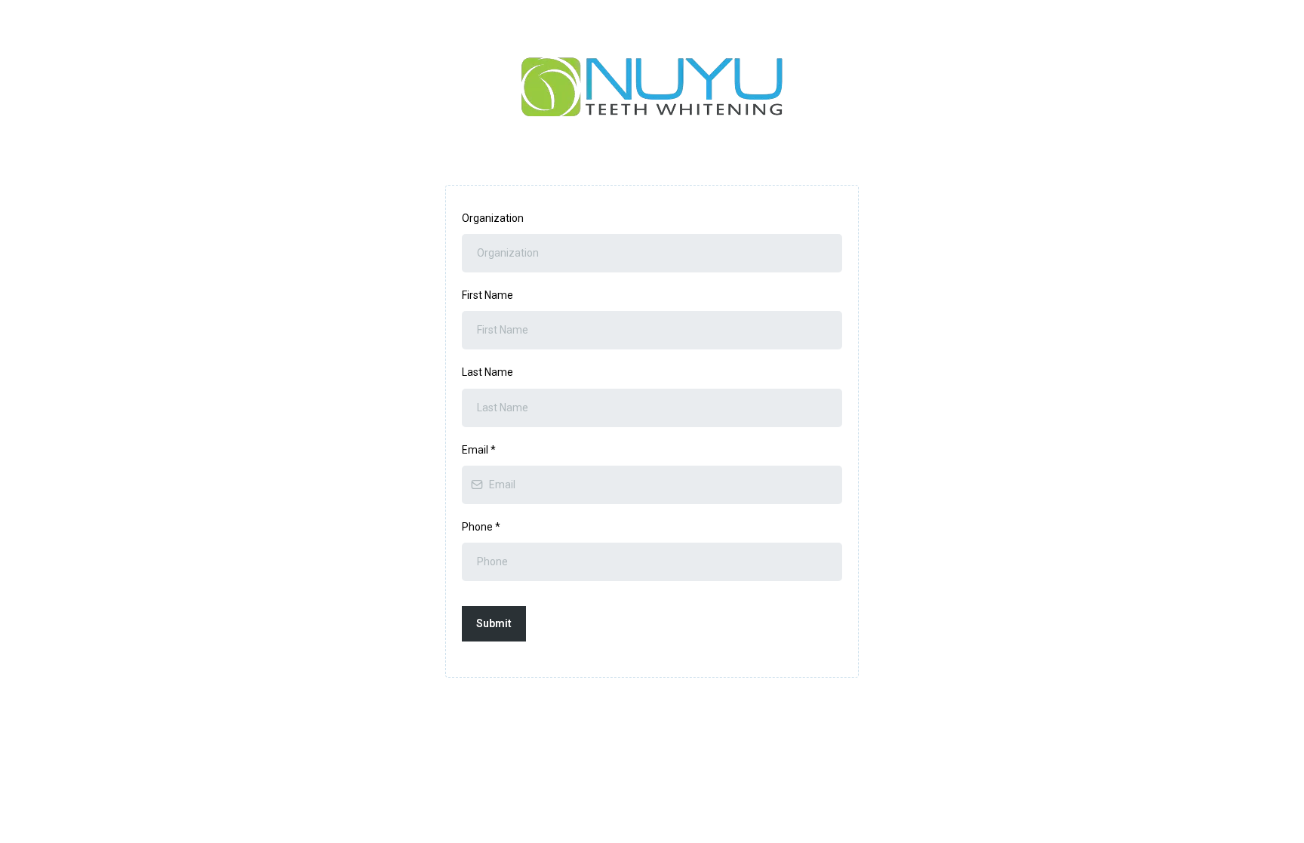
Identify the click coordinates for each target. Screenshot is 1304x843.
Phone (481, 527)
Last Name (487, 372)
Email (479, 450)
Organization (493, 218)
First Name (487, 295)
